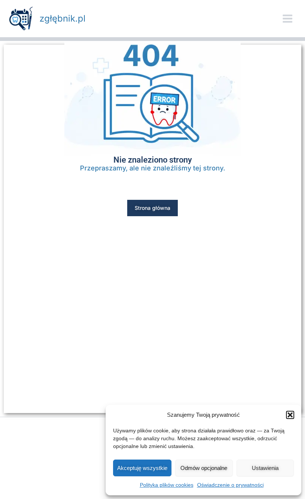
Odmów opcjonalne (203, 468)
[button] (290, 415)
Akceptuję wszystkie (142, 468)
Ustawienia (265, 468)
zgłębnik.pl (62, 18)
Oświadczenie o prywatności (230, 485)
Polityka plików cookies (166, 485)
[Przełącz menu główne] (287, 19)
